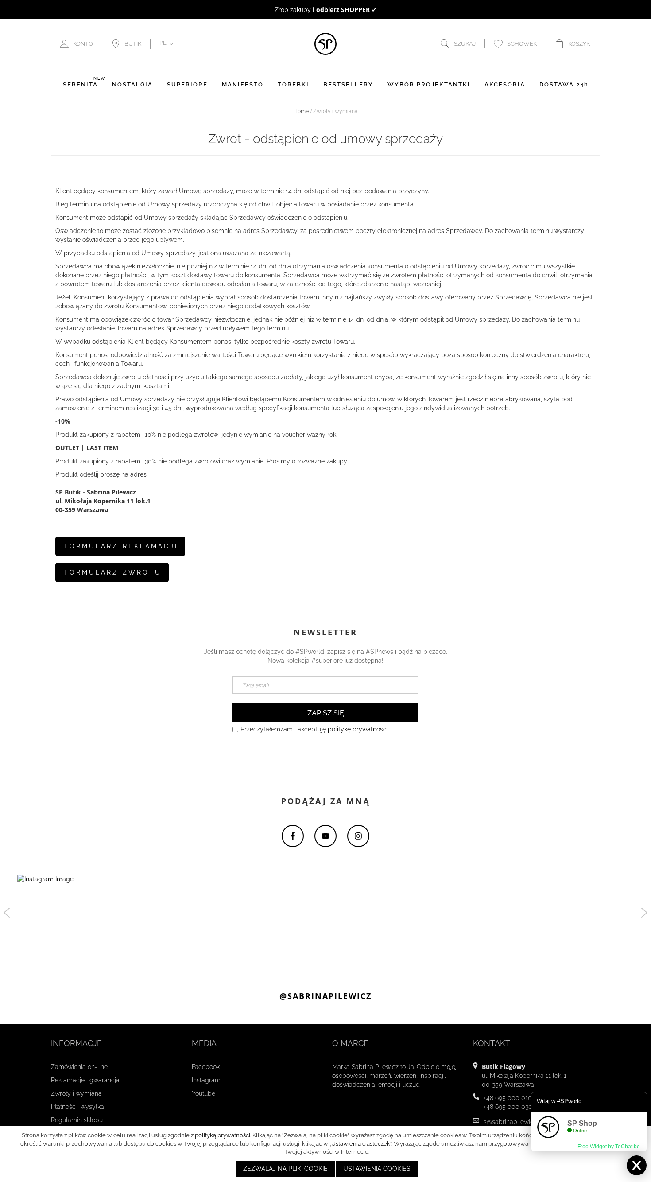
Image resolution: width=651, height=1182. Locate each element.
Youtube (203, 1093)
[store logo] (325, 44)
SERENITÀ (80, 84)
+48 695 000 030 (508, 1106)
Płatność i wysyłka (77, 1106)
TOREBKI (293, 84)
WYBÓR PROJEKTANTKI (429, 84)
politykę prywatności (358, 729)
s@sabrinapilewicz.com (517, 1121)
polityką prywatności (222, 1135)
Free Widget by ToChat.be (608, 1146)
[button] (167, 44)
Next (644, 913)
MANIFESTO (243, 84)
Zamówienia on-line (79, 1066)
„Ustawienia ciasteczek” (360, 1143)
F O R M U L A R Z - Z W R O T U (112, 572)
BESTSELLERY (348, 84)
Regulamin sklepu (77, 1120)
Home (301, 111)
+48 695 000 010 (508, 1097)
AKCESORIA (504, 84)
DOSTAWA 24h (564, 84)
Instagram (206, 1080)
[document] (326, 1154)
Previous (6, 913)
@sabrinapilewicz (325, 996)
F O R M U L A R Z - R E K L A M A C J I (120, 546)
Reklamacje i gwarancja (85, 1080)
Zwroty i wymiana (76, 1093)
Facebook (206, 1066)
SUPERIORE (187, 84)
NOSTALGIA (132, 84)
